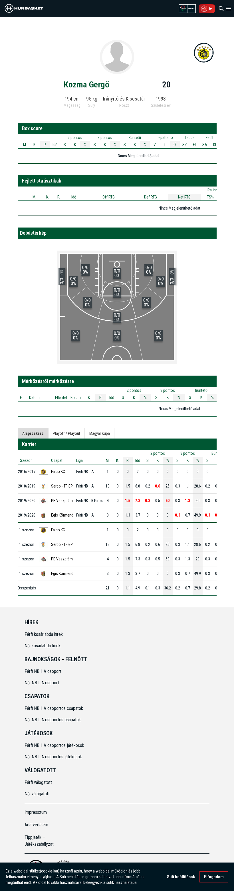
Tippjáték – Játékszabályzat (39, 841)
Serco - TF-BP (62, 486)
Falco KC (58, 471)
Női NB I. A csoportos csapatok (53, 719)
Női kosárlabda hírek (42, 645)
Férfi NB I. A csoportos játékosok (54, 745)
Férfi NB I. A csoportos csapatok (54, 708)
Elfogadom (214, 876)
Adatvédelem (36, 824)
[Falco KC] (204, 52)
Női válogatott (37, 793)
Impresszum (36, 812)
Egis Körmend (62, 515)
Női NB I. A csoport (42, 682)
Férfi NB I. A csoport (43, 671)
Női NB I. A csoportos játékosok (53, 756)
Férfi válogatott (38, 782)
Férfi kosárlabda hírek (44, 634)
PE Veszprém (62, 500)
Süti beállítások (181, 876)
